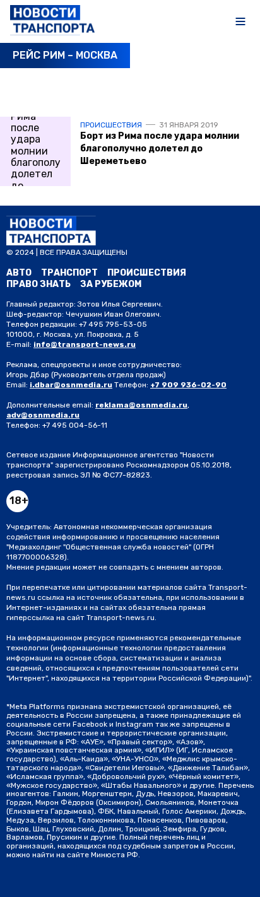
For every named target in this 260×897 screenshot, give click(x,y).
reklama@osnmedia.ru (141, 405)
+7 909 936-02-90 (188, 384)
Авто (19, 272)
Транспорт (69, 272)
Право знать (38, 284)
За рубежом (110, 284)
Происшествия (111, 124)
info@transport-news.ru (84, 344)
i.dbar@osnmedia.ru (71, 384)
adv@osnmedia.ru (43, 415)
